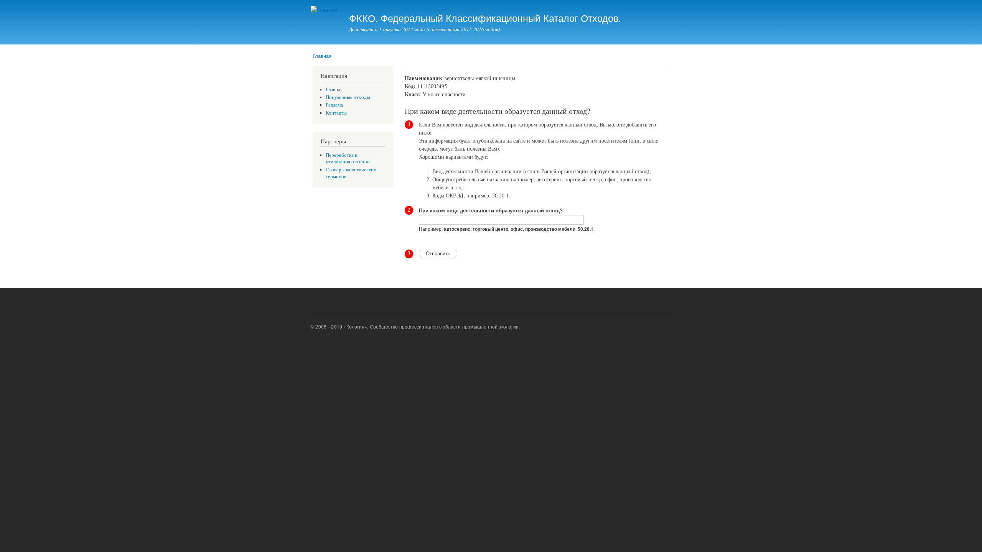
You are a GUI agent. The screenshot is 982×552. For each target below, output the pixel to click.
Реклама (334, 105)
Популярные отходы (348, 97)
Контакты (336, 113)
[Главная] (325, 10)
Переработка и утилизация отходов (347, 158)
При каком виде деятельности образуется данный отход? (491, 210)
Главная (322, 55)
